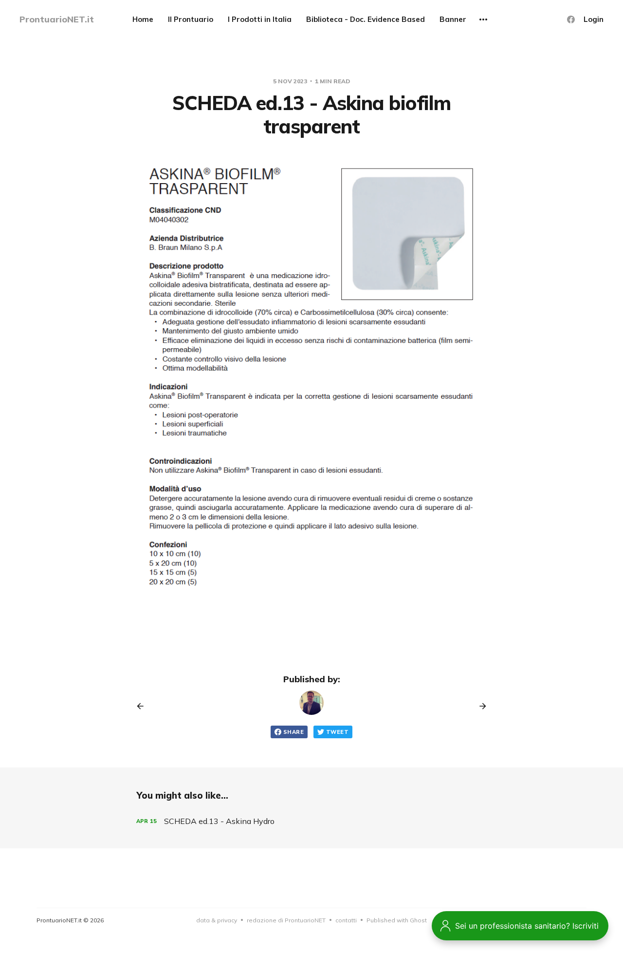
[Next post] (479, 706)
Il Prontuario (190, 19)
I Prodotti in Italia (260, 19)
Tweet (337, 732)
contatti (346, 920)
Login (594, 19)
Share (293, 732)
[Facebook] (571, 19)
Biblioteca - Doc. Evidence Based (365, 19)
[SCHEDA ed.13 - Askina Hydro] (311, 821)
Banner (453, 19)
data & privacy (216, 920)
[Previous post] (143, 706)
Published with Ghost (396, 920)
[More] (483, 19)
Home (142, 19)
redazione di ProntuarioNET (286, 920)
